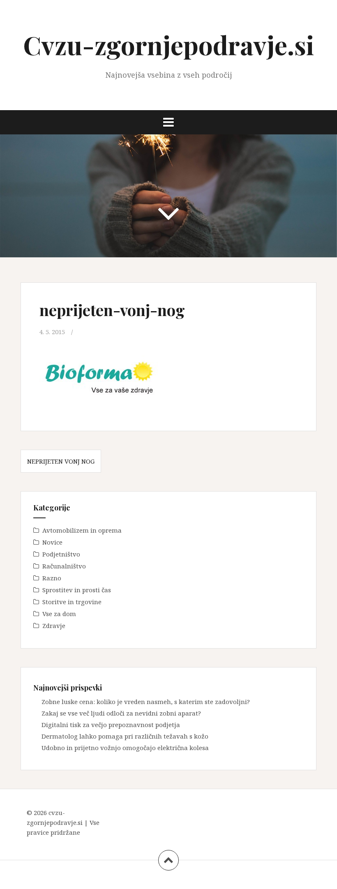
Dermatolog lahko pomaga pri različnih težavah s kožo (125, 736)
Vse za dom (59, 614)
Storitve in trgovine (72, 602)
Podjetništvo (61, 554)
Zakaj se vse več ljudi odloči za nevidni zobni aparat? (121, 713)
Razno (51, 578)
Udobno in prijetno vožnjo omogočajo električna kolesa (125, 748)
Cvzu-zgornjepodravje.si (168, 45)
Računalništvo (64, 566)
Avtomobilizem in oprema (82, 530)
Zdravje (53, 625)
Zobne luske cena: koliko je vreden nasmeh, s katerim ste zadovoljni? (146, 701)
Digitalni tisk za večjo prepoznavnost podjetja (111, 724)
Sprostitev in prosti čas (76, 590)
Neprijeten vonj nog (61, 461)
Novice (52, 542)
